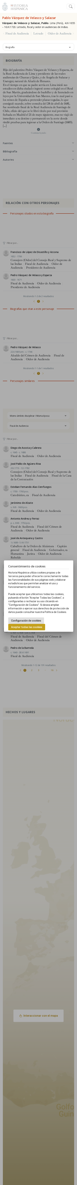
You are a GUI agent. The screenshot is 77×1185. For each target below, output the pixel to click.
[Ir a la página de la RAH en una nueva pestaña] (5, 6)
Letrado (38, 33)
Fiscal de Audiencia (17, 33)
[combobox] (38, 46)
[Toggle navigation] (71, 6)
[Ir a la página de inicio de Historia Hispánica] (18, 6)
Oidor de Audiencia (59, 33)
